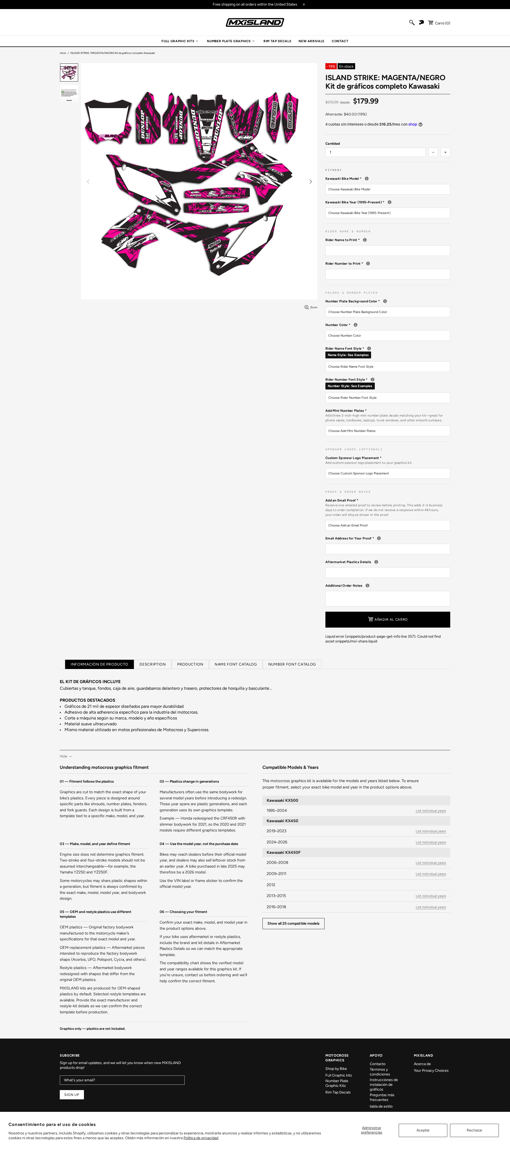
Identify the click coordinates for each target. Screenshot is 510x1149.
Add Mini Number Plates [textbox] (384, 415)
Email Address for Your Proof (387, 538)
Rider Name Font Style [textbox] (387, 351)
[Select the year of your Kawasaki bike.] (390, 202)
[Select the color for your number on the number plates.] (356, 325)
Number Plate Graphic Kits (336, 1083)
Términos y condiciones (380, 1072)
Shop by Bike (336, 1068)
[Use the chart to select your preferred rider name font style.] (369, 348)
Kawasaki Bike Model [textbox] (387, 178)
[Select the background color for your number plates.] (385, 301)
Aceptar (423, 1130)
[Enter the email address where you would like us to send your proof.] (379, 538)
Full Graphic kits (338, 1075)
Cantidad (332, 143)
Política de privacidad (201, 1138)
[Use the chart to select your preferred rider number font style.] (373, 379)
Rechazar (474, 1130)
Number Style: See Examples (350, 386)
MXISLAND (255, 22)
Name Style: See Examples (348, 355)
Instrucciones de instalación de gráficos (384, 1085)
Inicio (63, 53)
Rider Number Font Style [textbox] (387, 382)
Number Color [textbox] (382, 325)
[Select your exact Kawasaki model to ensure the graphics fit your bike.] (367, 179)
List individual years (431, 811)
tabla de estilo (381, 1106)
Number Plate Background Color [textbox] (387, 301)
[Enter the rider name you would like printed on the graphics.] (365, 240)
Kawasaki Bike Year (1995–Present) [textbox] (386, 202)
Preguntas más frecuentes (382, 1097)
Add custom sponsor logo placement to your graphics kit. (369, 463)
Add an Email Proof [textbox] (384, 507)
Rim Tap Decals (338, 1092)
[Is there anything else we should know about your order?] (367, 586)
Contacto (377, 1064)
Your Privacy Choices (431, 1070)
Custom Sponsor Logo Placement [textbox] (369, 460)
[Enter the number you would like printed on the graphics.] (368, 263)
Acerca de (422, 1064)
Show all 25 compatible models (293, 923)
